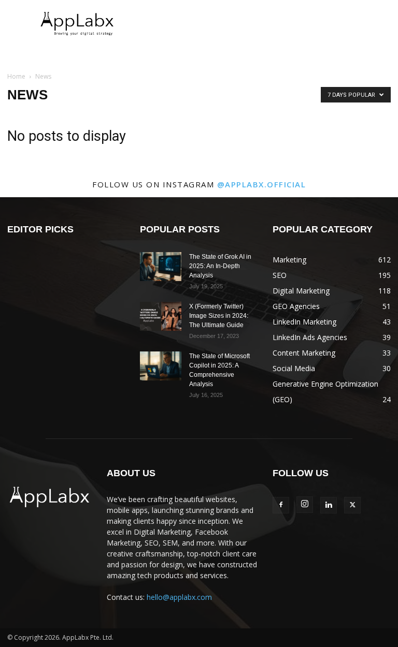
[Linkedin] (328, 505)
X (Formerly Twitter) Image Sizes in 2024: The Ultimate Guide (218, 316)
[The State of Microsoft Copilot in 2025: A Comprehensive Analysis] (160, 365)
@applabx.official (261, 184)
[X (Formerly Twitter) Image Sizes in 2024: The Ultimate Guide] (160, 316)
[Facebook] (281, 505)
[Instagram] (304, 504)
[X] (352, 505)
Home (16, 76)
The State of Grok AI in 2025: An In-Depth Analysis (220, 266)
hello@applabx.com (179, 597)
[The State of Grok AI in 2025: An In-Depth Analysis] (160, 266)
